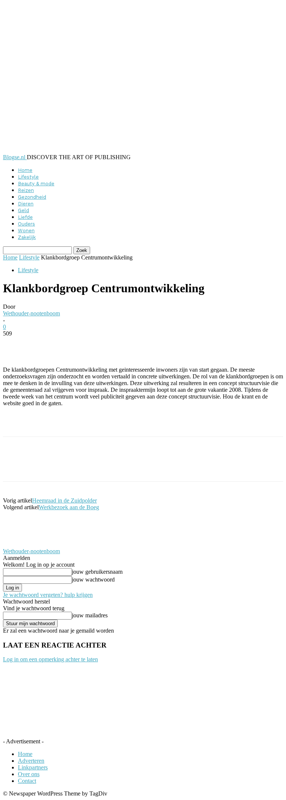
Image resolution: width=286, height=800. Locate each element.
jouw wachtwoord (93, 579)
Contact (27, 781)
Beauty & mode (36, 183)
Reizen (26, 190)
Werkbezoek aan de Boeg (69, 507)
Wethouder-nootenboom (31, 313)
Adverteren (31, 761)
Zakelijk (27, 237)
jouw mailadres (90, 615)
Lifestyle (28, 177)
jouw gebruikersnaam (97, 571)
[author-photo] (21, 544)
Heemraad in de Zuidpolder (64, 500)
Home (25, 170)
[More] (184, 345)
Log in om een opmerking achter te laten (50, 659)
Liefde (25, 217)
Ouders (26, 224)
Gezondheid (32, 197)
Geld (23, 210)
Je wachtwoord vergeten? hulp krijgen (48, 595)
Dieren (26, 204)
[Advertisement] (90, 424)
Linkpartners (33, 767)
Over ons (28, 774)
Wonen (26, 230)
